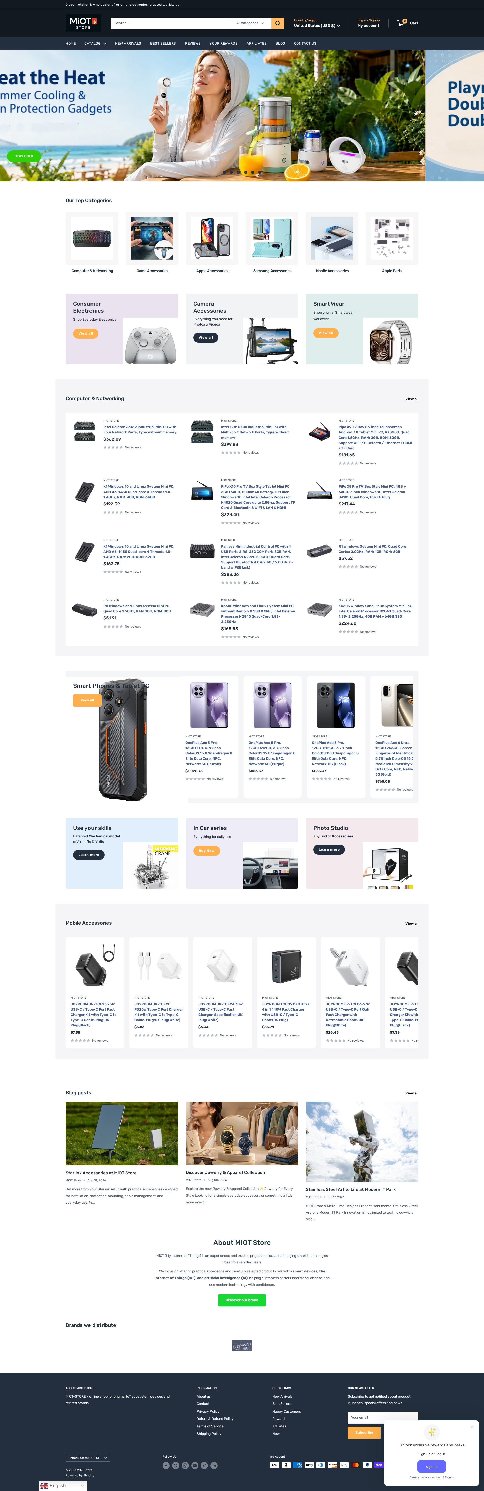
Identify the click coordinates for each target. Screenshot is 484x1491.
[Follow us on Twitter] (175, 1465)
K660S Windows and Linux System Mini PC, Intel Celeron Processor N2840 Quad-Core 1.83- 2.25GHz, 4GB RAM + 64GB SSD (375, 611)
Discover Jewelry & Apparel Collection (225, 1172)
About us (204, 1396)
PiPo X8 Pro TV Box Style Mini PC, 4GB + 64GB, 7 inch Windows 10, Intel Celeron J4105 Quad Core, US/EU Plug (372, 491)
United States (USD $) (83, 1458)
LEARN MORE (84, 156)
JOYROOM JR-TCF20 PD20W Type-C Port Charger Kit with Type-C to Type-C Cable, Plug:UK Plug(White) (158, 1012)
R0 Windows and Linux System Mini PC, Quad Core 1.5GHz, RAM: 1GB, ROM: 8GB (137, 608)
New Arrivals (128, 43)
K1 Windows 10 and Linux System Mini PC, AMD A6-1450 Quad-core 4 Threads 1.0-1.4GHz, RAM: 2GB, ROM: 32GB (138, 551)
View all (412, 399)
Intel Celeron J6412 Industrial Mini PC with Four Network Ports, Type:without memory (139, 430)
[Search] (277, 23)
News (276, 1434)
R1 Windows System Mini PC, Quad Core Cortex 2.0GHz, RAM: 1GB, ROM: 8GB (372, 549)
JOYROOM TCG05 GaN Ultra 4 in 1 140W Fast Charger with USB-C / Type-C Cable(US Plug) (285, 1012)
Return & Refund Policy (215, 1419)
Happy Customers (286, 1411)
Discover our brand (242, 1300)
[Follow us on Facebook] (166, 1465)
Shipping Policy (209, 1434)
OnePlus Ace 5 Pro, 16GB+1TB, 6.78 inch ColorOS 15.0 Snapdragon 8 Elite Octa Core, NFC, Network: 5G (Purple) (208, 753)
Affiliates (257, 43)
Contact (203, 1404)
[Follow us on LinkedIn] (214, 1465)
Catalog (92, 43)
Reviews (193, 43)
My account (368, 25)
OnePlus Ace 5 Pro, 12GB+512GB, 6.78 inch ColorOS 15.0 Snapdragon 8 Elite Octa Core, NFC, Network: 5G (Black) (335, 753)
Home (71, 43)
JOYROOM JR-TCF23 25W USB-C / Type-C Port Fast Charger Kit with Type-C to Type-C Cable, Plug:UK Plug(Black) (93, 1014)
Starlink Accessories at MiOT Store (101, 1172)
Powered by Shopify (80, 1475)
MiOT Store (111, 420)
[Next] (418, 240)
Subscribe (364, 1432)
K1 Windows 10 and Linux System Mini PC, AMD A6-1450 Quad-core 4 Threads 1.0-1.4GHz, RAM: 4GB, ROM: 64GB (138, 491)
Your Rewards (223, 43)
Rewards (279, 1419)
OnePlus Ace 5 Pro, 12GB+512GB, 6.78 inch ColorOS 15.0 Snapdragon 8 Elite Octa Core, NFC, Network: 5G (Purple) (272, 753)
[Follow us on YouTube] (194, 1465)
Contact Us (305, 43)
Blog (280, 43)
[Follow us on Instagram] (185, 1465)
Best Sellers (163, 43)
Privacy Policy (208, 1411)
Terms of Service (210, 1426)
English (57, 1485)
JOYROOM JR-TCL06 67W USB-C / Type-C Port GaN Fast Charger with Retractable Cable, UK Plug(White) (348, 1014)
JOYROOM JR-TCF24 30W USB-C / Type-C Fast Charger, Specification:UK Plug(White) (220, 1012)
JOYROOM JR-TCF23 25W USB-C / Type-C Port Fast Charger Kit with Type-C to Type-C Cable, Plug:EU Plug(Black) (413, 1014)
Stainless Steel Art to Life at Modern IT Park (351, 1189)
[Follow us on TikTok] (204, 1465)
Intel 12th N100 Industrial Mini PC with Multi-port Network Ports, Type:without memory (255, 432)
